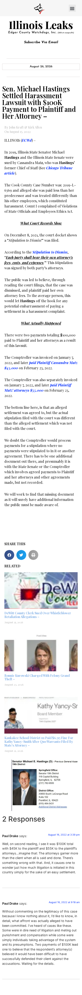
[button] (72, 8)
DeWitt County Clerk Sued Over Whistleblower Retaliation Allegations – (37, 615)
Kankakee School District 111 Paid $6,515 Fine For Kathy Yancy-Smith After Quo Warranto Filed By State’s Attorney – (38, 741)
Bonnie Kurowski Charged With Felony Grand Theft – (37, 677)
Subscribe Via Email (41, 42)
